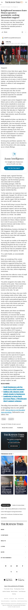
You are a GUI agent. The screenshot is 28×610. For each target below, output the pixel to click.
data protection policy (22, 601)
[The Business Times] (12, 2)
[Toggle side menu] (2, 2)
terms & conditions (5, 601)
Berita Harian (14, 591)
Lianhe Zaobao (6, 591)
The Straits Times (8, 589)
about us (6, 598)
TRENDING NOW (6, 454)
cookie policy (13, 601)
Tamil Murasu (22, 591)
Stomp (14, 594)
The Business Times (19, 589)
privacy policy (21, 598)
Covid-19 (11, 419)
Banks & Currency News (18, 505)
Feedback (20, 427)
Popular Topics (6, 505)
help (16, 598)
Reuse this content (7, 427)
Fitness (4, 419)
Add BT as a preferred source (12, 38)
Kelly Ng (8, 42)
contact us (11, 598)
